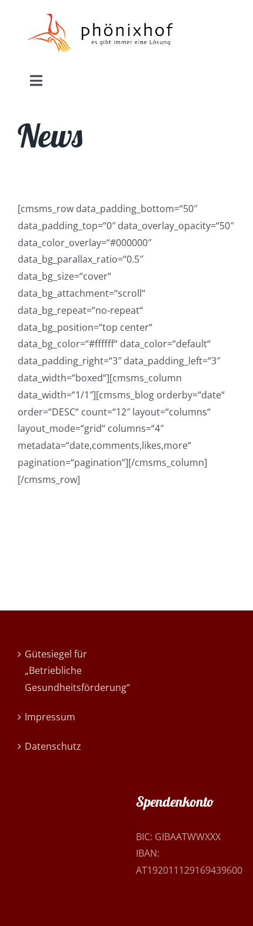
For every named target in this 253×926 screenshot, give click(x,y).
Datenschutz (53, 746)
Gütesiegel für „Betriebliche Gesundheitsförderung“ (68, 670)
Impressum (50, 716)
